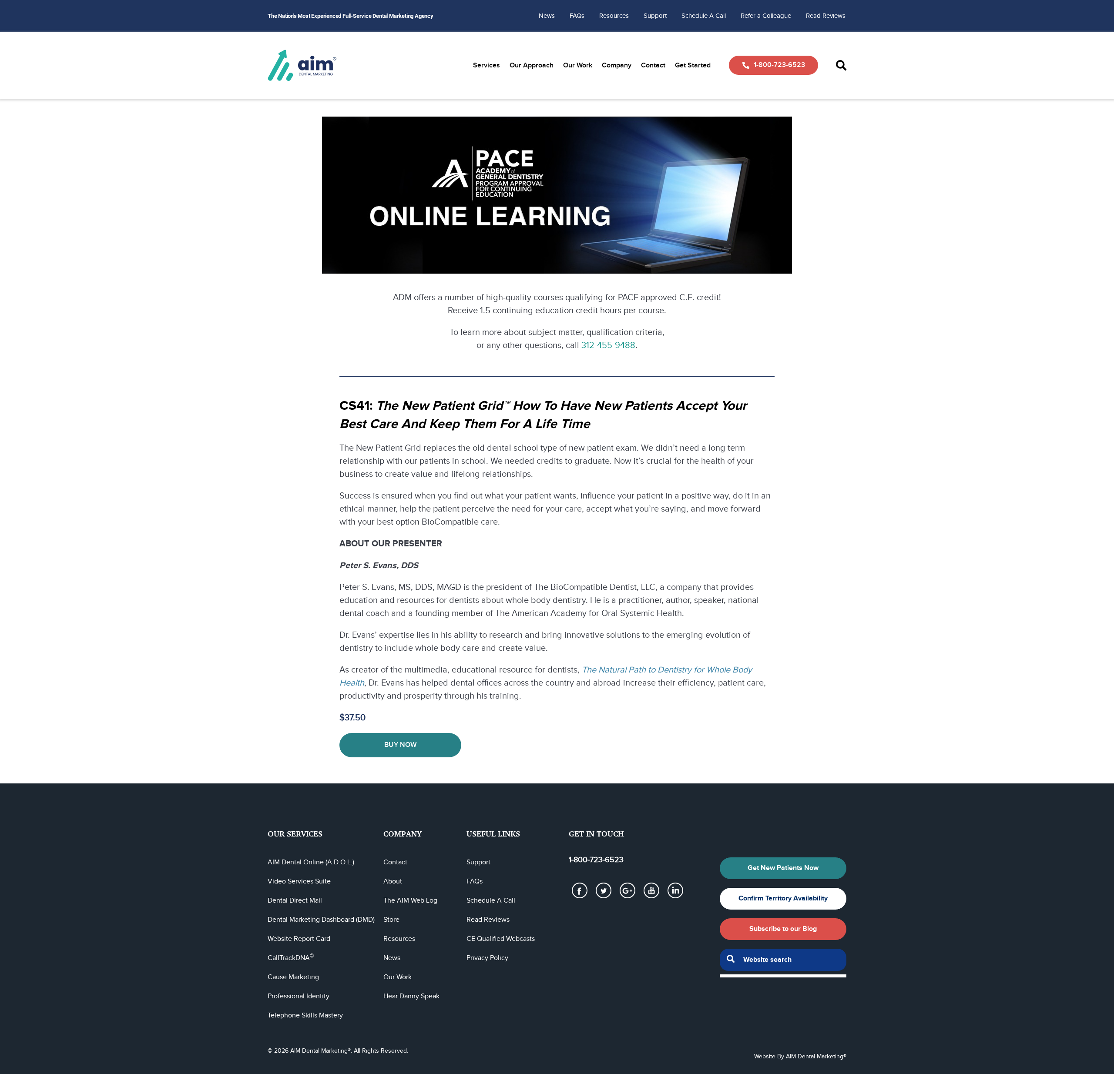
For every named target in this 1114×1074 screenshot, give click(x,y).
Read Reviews (826, 16)
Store (391, 920)
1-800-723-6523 (779, 65)
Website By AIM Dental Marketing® (800, 1056)
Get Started (693, 65)
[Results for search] (783, 975)
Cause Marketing (293, 977)
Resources (614, 16)
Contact (653, 65)
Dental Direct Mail (295, 901)
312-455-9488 (608, 345)
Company (616, 65)
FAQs (577, 16)
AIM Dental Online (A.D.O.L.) (311, 862)
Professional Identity (298, 996)
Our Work (577, 65)
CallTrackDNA (291, 958)
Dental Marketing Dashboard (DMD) (321, 920)
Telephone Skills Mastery (305, 1015)
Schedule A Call (703, 16)
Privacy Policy (487, 958)
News (547, 16)
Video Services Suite (299, 881)
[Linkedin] (675, 890)
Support (655, 16)
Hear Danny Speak (411, 996)
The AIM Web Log (410, 901)
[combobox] (783, 960)
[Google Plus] (627, 890)
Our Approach (532, 65)
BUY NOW (400, 745)
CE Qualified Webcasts (500, 939)
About (392, 881)
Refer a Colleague (766, 16)
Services (486, 65)
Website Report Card (299, 939)
